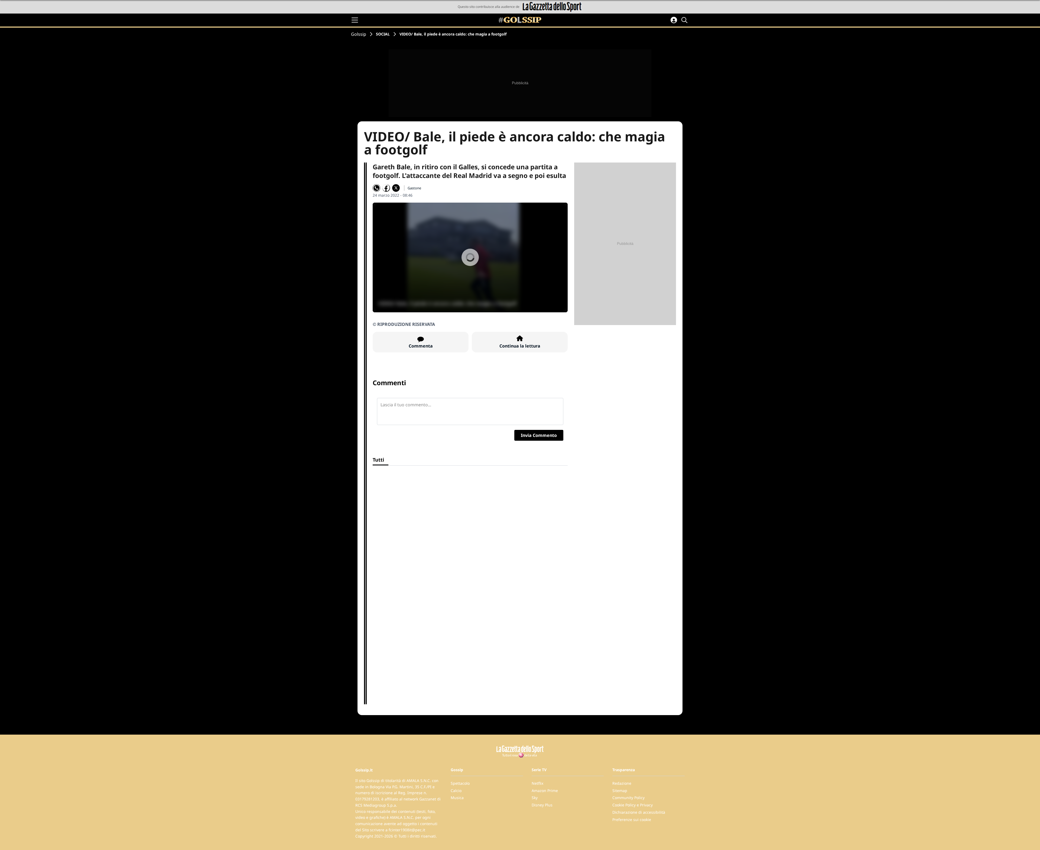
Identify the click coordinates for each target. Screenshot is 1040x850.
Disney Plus (542, 804)
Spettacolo (460, 783)
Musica (457, 797)
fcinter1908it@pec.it (407, 829)
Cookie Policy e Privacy (632, 804)
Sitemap (619, 790)
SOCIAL (383, 34)
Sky (535, 797)
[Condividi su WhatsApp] (376, 188)
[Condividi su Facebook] (386, 188)
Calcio (456, 790)
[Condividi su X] (396, 188)
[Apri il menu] (355, 20)
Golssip (358, 34)
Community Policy (628, 797)
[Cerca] (685, 20)
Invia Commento (539, 435)
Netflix (537, 783)
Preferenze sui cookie (631, 819)
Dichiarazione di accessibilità (638, 812)
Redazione (621, 783)
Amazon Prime (545, 790)
